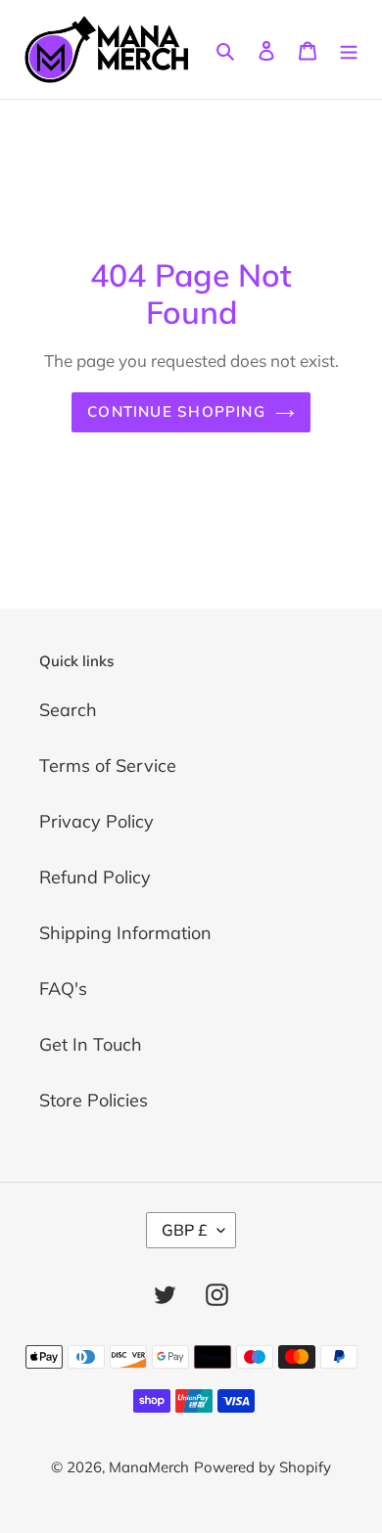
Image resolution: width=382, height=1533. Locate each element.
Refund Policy (95, 877)
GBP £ (185, 1230)
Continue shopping (176, 411)
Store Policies (93, 1100)
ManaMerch (149, 1467)
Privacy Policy (96, 821)
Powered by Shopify (262, 1467)
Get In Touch (90, 1044)
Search (68, 710)
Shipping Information (125, 933)
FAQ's (63, 988)
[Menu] (348, 49)
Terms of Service (107, 765)
